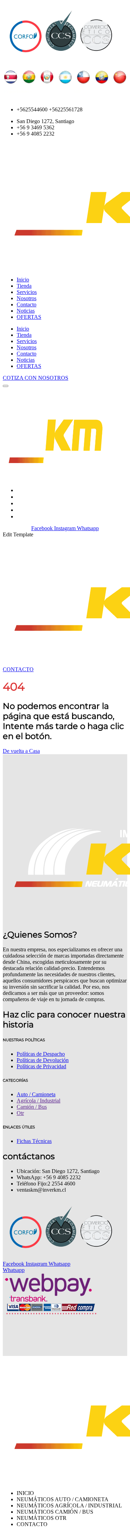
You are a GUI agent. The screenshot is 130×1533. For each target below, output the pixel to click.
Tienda (24, 286)
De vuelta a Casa (21, 751)
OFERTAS (29, 317)
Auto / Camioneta (36, 1094)
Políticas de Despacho (41, 1054)
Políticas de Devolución (43, 1060)
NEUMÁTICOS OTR (42, 510)
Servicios (27, 292)
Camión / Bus (32, 1107)
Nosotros (26, 298)
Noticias (26, 311)
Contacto (26, 304)
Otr (20, 1113)
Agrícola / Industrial (38, 1100)
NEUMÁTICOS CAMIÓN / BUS (56, 503)
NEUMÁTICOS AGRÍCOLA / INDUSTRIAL (70, 496)
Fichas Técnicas (34, 1141)
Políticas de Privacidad (41, 1066)
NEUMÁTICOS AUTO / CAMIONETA (63, 490)
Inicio (23, 280)
